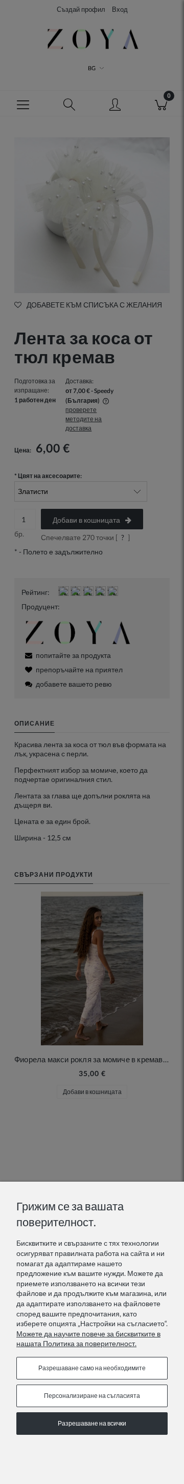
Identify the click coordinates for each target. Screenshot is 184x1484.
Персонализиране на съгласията (92, 1395)
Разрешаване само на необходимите (92, 1368)
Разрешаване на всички (92, 1423)
